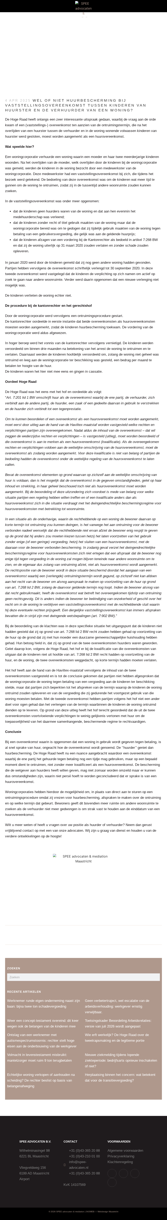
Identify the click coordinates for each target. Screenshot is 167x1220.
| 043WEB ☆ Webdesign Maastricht (101, 1211)
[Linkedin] (134, 1173)
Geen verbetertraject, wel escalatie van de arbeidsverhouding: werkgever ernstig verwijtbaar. (117, 1006)
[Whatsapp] (112, 1173)
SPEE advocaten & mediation (70, 1211)
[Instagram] (123, 1173)
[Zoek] (156, 977)
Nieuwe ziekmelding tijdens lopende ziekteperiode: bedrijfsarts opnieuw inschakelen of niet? (121, 1060)
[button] (10, 6)
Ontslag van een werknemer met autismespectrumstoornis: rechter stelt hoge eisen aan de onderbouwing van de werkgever (42, 1040)
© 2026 (52, 1211)
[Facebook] (112, 1182)
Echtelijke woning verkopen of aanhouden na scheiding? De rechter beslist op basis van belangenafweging (41, 1080)
